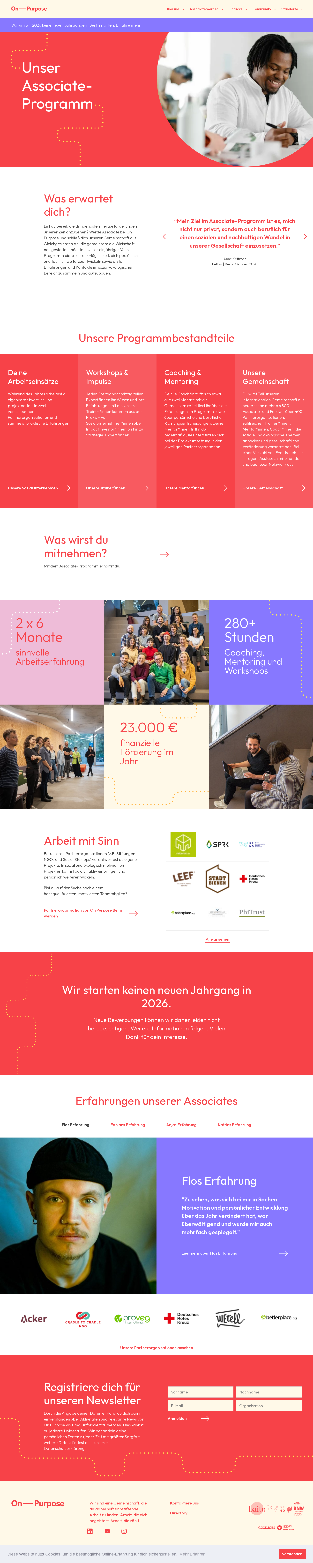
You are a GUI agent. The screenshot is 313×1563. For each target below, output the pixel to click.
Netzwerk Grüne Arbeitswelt (285, 1527)
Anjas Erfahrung (181, 1124)
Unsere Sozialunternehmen (33, 488)
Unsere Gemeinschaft (263, 488)
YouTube (114, 1531)
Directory (178, 1513)
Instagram (134, 1531)
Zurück (164, 236)
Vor (305, 236)
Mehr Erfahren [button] (192, 1554)
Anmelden (177, 1418)
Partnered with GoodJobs (266, 1527)
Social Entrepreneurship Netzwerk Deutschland (276, 1508)
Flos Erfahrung (75, 1124)
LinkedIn (97, 1531)
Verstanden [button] (292, 1554)
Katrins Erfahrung (234, 1124)
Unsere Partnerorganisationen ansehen (156, 1347)
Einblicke (235, 9)
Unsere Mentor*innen (184, 488)
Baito (257, 1508)
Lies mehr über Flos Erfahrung (209, 1253)
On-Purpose (29, 9)
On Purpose (37, 1504)
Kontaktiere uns (184, 1503)
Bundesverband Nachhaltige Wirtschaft (295, 1508)
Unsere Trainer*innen (105, 488)
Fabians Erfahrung (128, 1124)
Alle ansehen (217, 939)
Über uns (172, 9)
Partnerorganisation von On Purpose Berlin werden (83, 913)
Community (262, 9)
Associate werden (204, 9)
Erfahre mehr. (129, 25)
